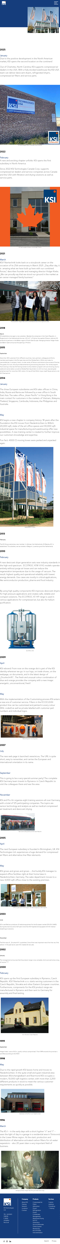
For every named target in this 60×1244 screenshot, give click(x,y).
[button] (56, 3)
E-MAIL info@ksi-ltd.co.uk (7, 1220)
